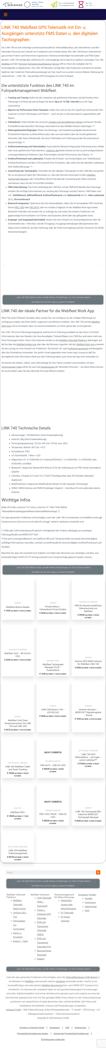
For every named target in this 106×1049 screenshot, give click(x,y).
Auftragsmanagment (78, 348)
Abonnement (23, 521)
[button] (5, 14)
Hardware (61, 981)
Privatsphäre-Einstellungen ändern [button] (32, 1033)
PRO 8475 (34, 207)
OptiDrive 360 (52, 150)
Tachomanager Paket (11, 367)
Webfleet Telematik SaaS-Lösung (19, 904)
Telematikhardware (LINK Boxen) (81, 977)
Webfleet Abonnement (52, 985)
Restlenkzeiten (48, 367)
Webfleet (5, 64)
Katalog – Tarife (20, 941)
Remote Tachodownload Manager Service (39, 64)
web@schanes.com (68, 5)
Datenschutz (80, 1027)
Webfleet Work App (85, 344)
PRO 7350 (19, 207)
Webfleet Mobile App (26, 344)
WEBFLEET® (24, 557)
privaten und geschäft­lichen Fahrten (66, 122)
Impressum (55, 1027)
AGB (67, 1027)
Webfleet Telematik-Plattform (73, 340)
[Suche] (98, 872)
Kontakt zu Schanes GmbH (32, 1027)
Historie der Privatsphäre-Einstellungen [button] (71, 1033)
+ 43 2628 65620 (68, 3)
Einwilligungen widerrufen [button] (53, 1039)
